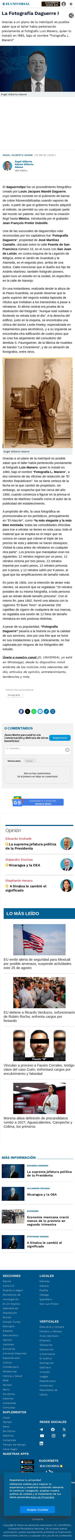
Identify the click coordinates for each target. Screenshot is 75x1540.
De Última (9, 1431)
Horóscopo (46, 1385)
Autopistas (9, 1403)
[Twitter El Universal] (64, 1429)
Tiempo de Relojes (14, 1444)
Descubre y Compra (52, 1326)
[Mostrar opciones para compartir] (71, 15)
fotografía (14, 695)
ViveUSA (45, 1372)
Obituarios (46, 1344)
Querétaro (46, 1299)
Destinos (8, 1398)
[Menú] (71, 4)
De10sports (47, 1363)
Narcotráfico (10, 1335)
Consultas (9, 1407)
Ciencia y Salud (12, 1376)
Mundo (7, 1317)
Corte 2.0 (8, 1285)
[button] (51, 4)
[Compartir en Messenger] (40, 711)
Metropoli (9, 1326)
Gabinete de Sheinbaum (10, 1310)
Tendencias (10, 1371)
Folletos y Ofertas (51, 1331)
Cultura (7, 1362)
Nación (7, 1281)
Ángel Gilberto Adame (18, 155)
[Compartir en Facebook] (21, 711)
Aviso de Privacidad (42, 1497)
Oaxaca (44, 1285)
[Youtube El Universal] (42, 1436)
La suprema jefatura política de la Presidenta (30, 846)
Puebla (44, 1290)
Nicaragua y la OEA (24, 865)
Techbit (7, 1385)
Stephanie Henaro (19, 880)
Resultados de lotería (49, 1392)
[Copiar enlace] (46, 711)
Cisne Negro (10, 1449)
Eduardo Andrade (18, 838)
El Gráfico (46, 1358)
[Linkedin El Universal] (41, 1443)
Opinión (13, 830)
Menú (6, 1389)
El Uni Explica (11, 1303)
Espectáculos (11, 1357)
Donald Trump (11, 1321)
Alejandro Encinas (19, 859)
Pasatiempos (48, 1381)
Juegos (44, 1376)
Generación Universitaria (47, 1351)
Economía (9, 1348)
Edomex (45, 1281)
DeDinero (45, 1367)
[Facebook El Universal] (53, 1429)
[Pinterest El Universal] (64, 1436)
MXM (6, 1380)
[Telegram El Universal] (41, 1429)
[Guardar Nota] (52, 711)
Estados (8, 1330)
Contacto (37, 1519)
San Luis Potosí (49, 1303)
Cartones (8, 1344)
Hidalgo (44, 1294)
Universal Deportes (15, 1353)
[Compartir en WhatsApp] (33, 711)
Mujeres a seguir (13, 1290)
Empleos (45, 1340)
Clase (6, 1417)
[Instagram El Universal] (53, 1436)
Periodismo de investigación (12, 1297)
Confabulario (11, 1367)
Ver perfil (21, 170)
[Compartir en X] (27, 711)
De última (9, 1394)
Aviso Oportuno (49, 1335)
